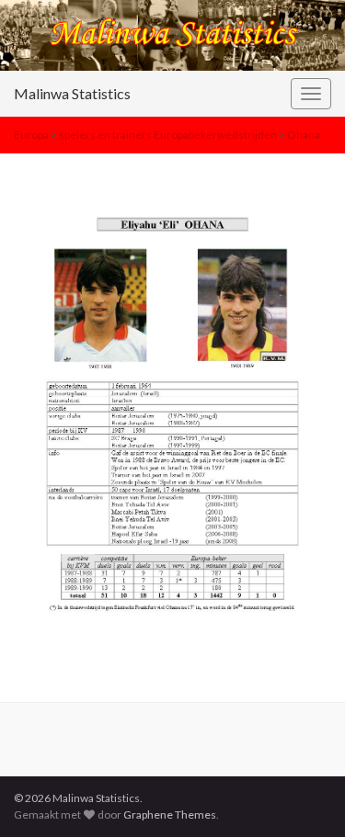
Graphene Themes (169, 814)
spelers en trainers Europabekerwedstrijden (168, 134)
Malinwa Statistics (72, 93)
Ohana (303, 134)
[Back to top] (304, 796)
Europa (31, 134)
